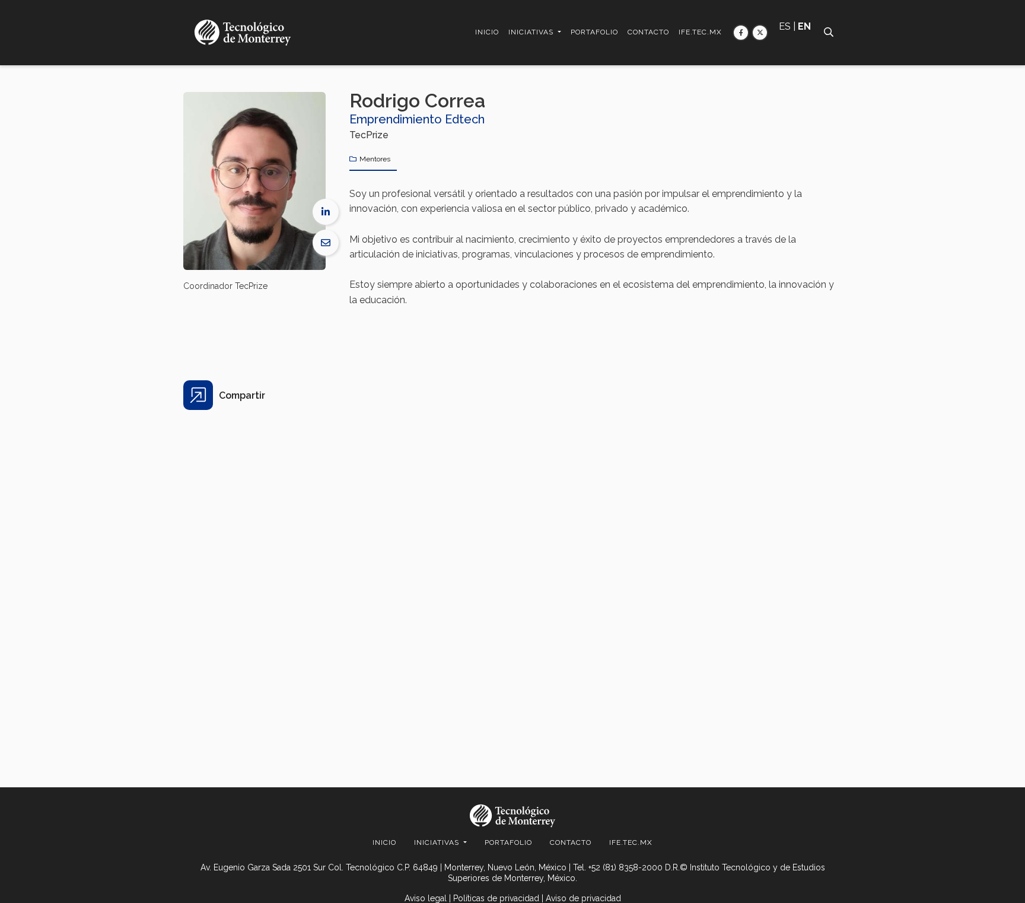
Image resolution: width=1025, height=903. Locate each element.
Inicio (487, 32)
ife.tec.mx (700, 32)
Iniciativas (532, 32)
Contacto (648, 32)
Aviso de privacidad (583, 898)
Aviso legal (426, 898)
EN (804, 26)
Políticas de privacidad (496, 898)
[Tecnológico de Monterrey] (242, 32)
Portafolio (594, 32)
